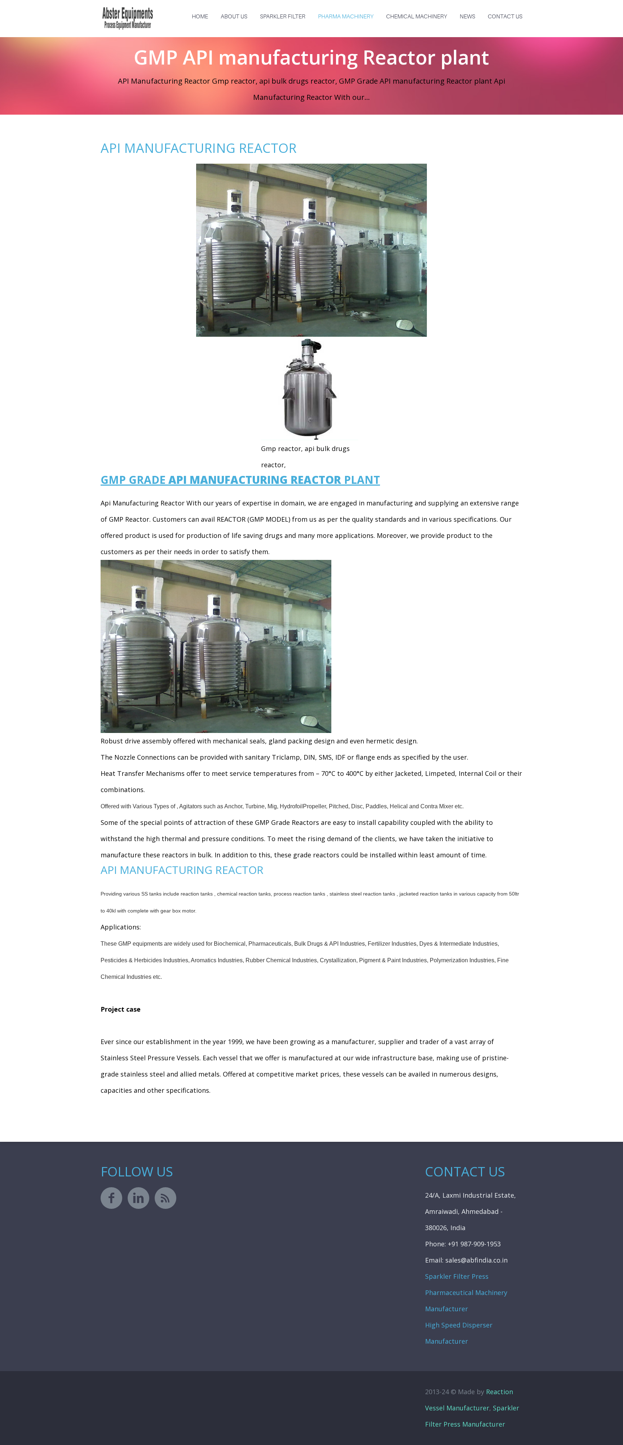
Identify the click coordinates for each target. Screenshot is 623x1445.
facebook (111, 1198)
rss (165, 1198)
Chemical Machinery (416, 16)
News (467, 16)
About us (234, 16)
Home (200, 16)
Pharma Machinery (346, 16)
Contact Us (505, 16)
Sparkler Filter (282, 16)
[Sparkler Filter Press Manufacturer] (127, 13)
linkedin (138, 1198)
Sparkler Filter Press (457, 1276)
